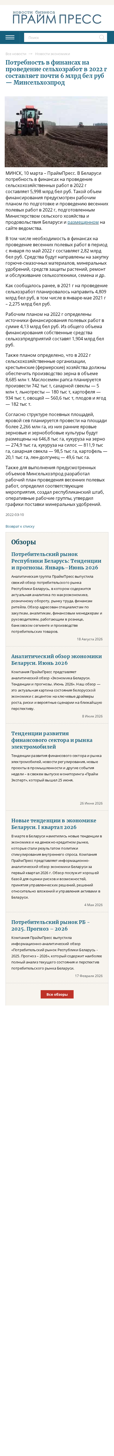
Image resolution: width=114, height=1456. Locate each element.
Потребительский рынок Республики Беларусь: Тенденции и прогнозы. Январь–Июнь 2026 (56, 561)
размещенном (83, 222)
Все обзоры (57, 994)
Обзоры (23, 542)
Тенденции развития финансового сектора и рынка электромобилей (51, 740)
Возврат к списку (20, 526)
